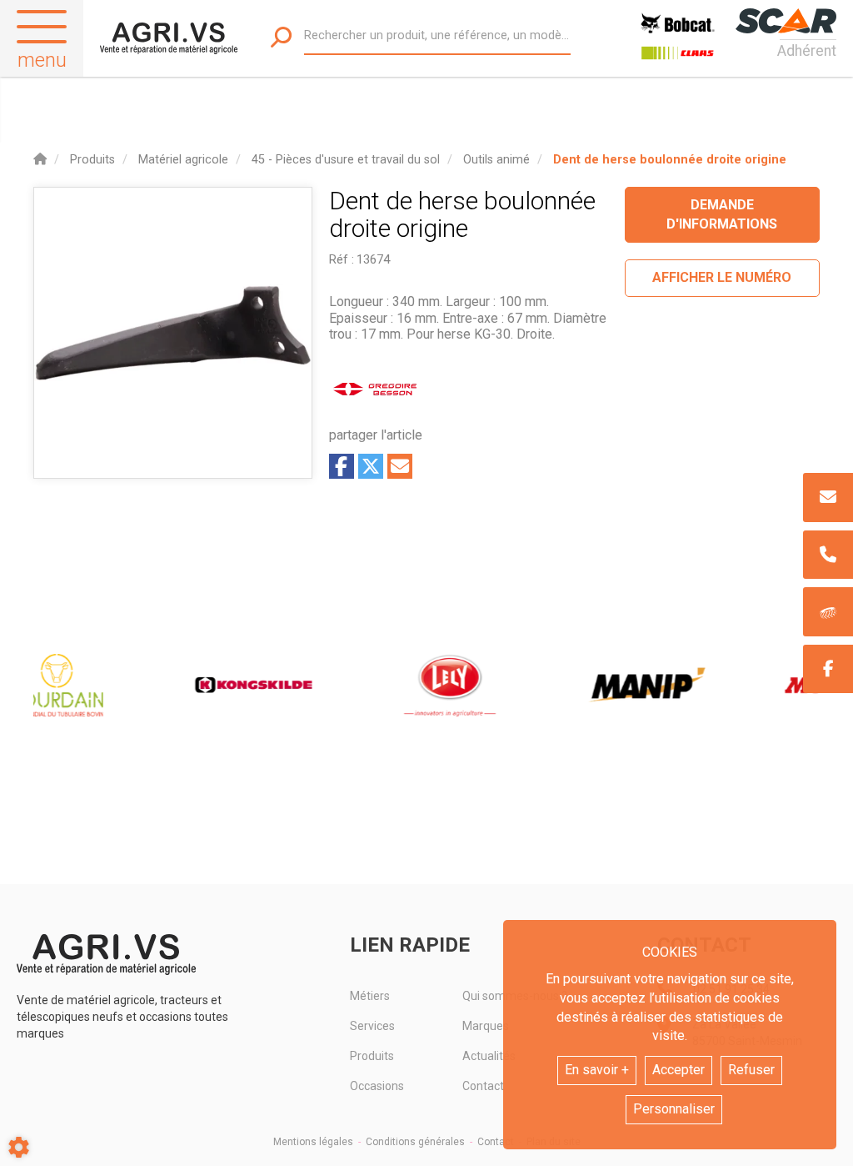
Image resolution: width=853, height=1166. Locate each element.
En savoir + (597, 1070)
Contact (495, 1142)
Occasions (377, 1086)
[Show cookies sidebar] (18, 1147)
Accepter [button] (678, 1070)
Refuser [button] (751, 1070)
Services (372, 1026)
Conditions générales (415, 1142)
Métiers (370, 996)
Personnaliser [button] (674, 1109)
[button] (669, 160)
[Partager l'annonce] (399, 466)
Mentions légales (313, 1142)
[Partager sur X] (370, 466)
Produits (372, 1056)
